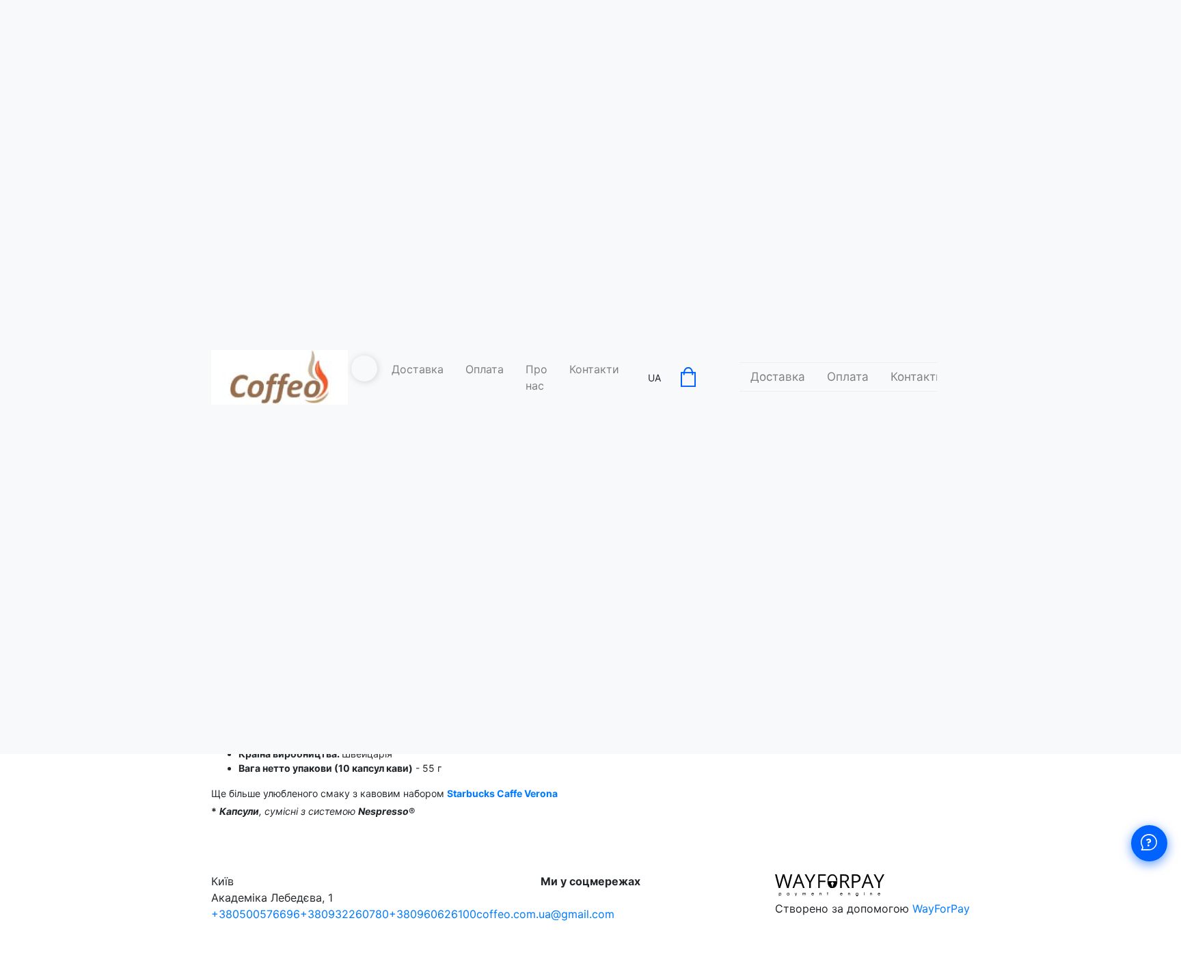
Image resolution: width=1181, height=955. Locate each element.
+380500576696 (255, 914)
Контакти (594, 369)
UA (654, 378)
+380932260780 (344, 914)
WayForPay (941, 908)
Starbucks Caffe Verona (502, 793)
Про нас (536, 377)
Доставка (418, 369)
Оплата (484, 369)
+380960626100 (432, 914)
